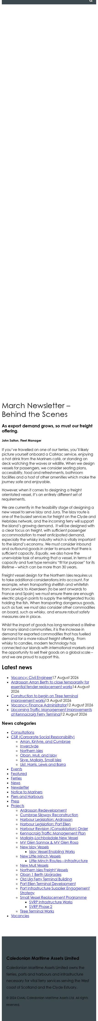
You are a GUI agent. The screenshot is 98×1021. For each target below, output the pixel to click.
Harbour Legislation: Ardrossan (46, 819)
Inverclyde (29, 746)
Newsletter (20, 787)
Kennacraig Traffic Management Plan (53, 833)
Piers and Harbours (27, 796)
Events (16, 769)
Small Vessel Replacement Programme (53, 897)
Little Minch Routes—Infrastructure (58, 860)
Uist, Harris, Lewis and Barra (43, 764)
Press (15, 801)
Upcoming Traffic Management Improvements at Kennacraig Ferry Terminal (51, 712)
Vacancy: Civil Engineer (31, 677)
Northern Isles (31, 750)
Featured (19, 773)
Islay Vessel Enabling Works (52, 851)
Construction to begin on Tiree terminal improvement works (44, 698)
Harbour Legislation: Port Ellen (45, 824)
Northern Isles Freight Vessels (44, 870)
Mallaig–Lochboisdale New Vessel (49, 838)
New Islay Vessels (34, 847)
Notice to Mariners (26, 792)
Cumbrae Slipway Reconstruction (49, 815)
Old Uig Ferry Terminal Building (46, 879)
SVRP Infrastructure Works (50, 902)
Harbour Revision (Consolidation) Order (54, 828)
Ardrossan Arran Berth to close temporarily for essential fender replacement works (50, 684)
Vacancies (20, 915)
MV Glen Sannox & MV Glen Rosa (49, 842)
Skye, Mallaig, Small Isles (40, 760)
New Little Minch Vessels (40, 856)
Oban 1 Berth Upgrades (40, 874)
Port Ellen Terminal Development (48, 883)
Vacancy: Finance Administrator (39, 705)
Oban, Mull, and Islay (38, 755)
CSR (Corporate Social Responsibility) (43, 737)
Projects (17, 805)
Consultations (22, 732)
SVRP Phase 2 (40, 906)
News (15, 782)
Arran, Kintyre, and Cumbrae (45, 741)
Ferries (16, 778)
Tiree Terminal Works (37, 911)
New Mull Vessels (34, 865)
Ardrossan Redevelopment (43, 810)
